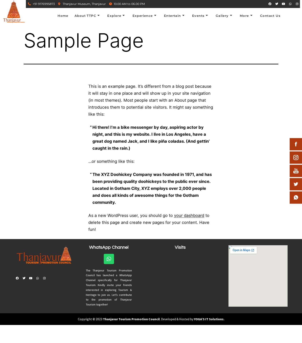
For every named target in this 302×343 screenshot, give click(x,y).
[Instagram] (297, 4)
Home (63, 16)
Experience (143, 16)
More (244, 16)
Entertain (172, 16)
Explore (114, 16)
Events (198, 16)
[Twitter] (277, 4)
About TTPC (85, 16)
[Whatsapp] (290, 4)
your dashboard (189, 215)
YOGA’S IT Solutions (209, 319)
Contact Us (270, 16)
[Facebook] (270, 4)
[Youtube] (283, 4)
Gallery (222, 16)
